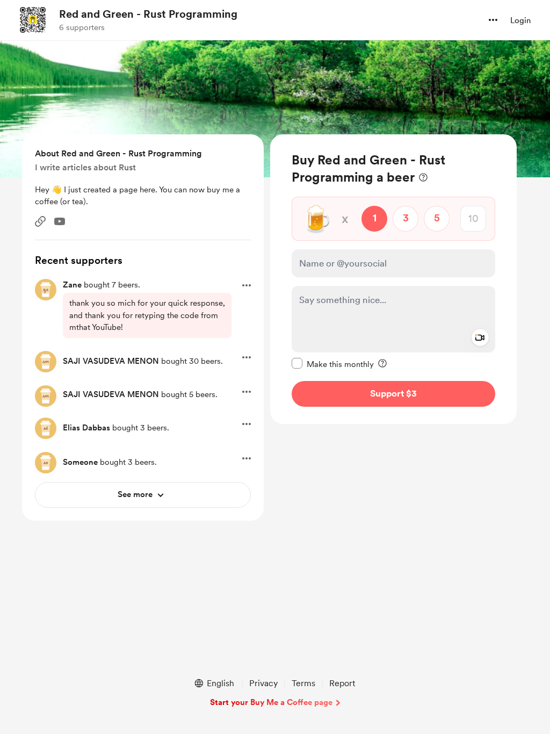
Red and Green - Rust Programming (148, 14)
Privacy (263, 683)
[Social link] (40, 221)
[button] (493, 19)
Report (342, 683)
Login (520, 20)
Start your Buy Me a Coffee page (271, 702)
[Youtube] (59, 221)
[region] (393, 279)
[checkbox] (333, 364)
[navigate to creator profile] (32, 19)
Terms (303, 683)
